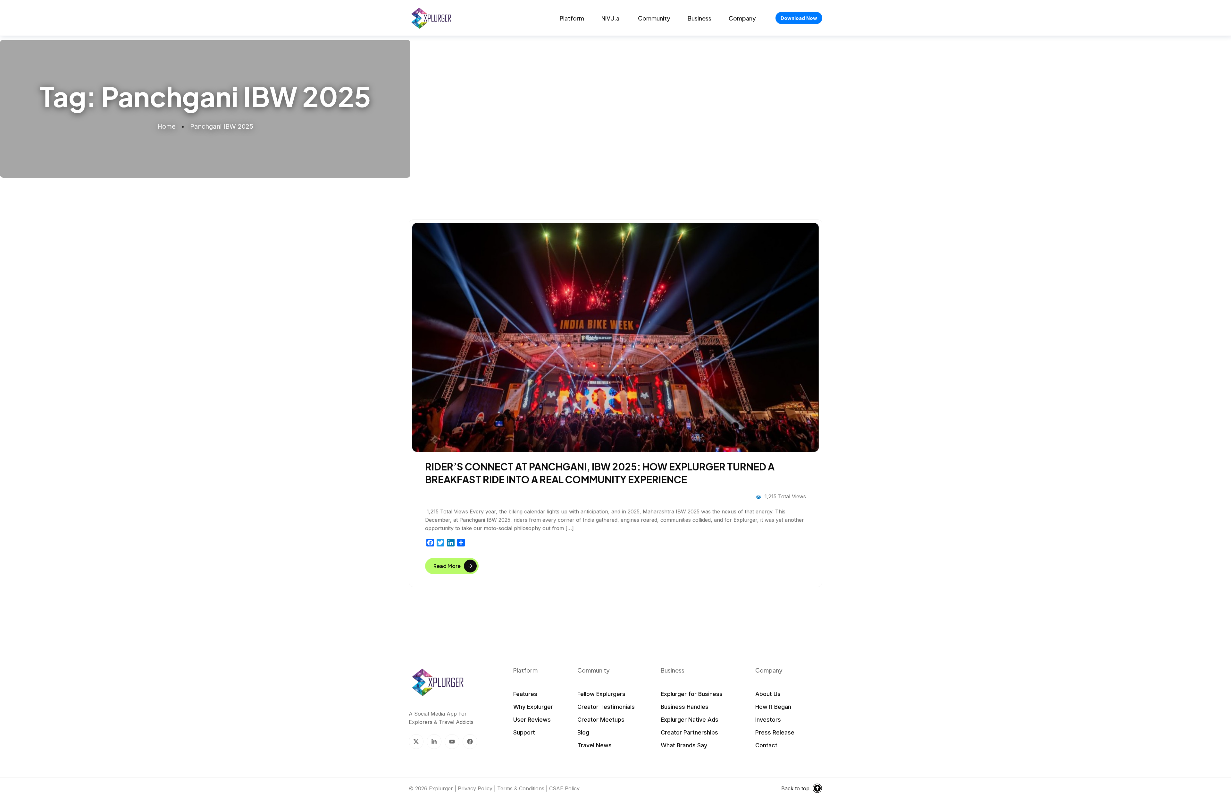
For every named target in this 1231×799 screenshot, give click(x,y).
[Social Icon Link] (416, 741)
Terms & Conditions (520, 788)
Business (699, 18)
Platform (572, 18)
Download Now (799, 18)
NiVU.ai (611, 18)
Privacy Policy (475, 788)
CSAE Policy (564, 788)
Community (654, 18)
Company (742, 18)
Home (166, 126)
